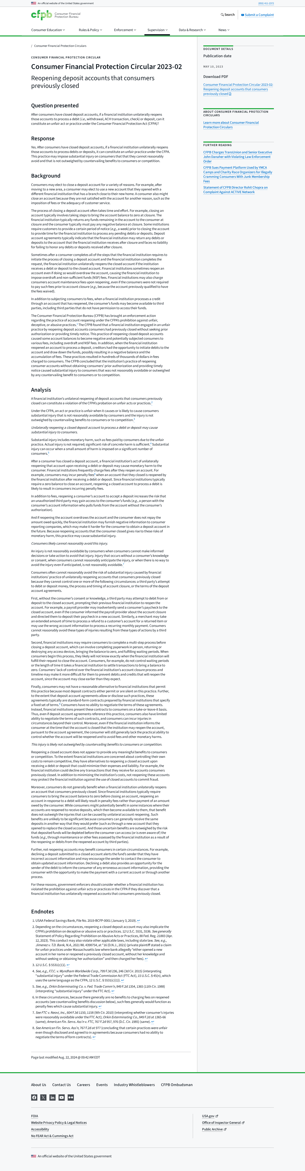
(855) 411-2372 (266, 3)
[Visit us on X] (43, 1097)
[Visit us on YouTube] (62, 1097)
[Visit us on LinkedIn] (52, 1097)
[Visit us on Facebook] (34, 1097)
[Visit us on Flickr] (71, 1097)
